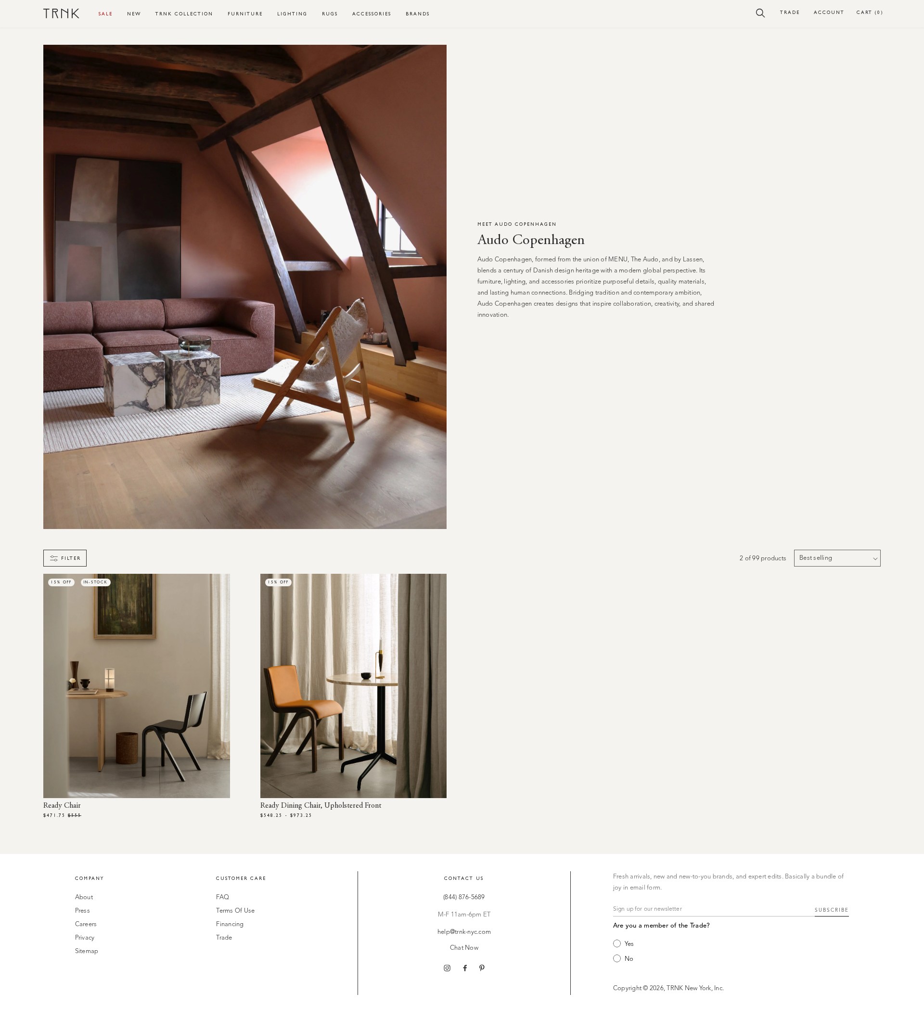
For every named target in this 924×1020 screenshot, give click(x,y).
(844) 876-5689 (464, 897)
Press (82, 911)
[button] (761, 12)
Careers (86, 924)
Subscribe (832, 910)
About (84, 897)
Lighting (292, 13)
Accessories (371, 13)
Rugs (330, 13)
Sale (106, 13)
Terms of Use (235, 911)
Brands (418, 13)
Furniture (245, 13)
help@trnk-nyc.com (464, 932)
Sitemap (87, 951)
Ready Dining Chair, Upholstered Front (320, 806)
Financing (230, 924)
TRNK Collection (184, 13)
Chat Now (464, 948)
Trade (790, 12)
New (134, 13)
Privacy (85, 938)
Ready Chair (62, 806)
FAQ (222, 897)
